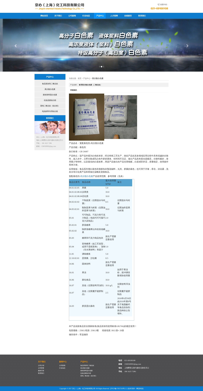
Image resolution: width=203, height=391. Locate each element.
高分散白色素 (50, 89)
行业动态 (86, 16)
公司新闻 (72, 16)
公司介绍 (41, 365)
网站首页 (44, 16)
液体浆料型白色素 (50, 95)
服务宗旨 (41, 370)
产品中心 (100, 16)
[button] (15, 45)
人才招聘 (114, 16)
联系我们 (142, 16)
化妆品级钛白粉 (50, 100)
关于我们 (58, 16)
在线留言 (128, 16)
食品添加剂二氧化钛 (50, 84)
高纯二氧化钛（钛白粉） (50, 106)
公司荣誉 (41, 368)
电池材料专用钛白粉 (50, 111)
